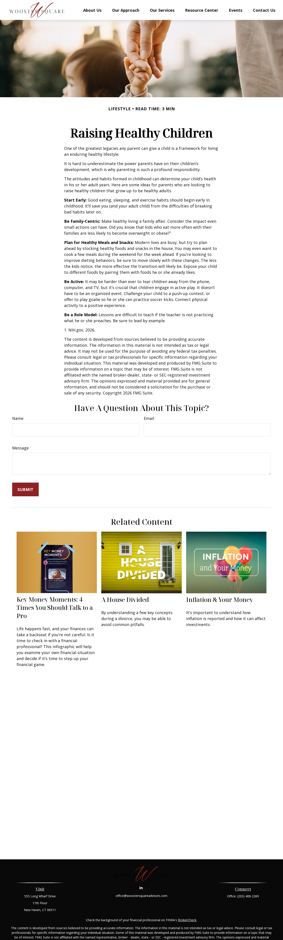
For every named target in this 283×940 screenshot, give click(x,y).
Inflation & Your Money (219, 600)
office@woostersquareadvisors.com (141, 896)
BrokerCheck (187, 920)
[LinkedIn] (141, 888)
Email (149, 418)
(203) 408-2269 (248, 896)
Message (20, 448)
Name (17, 418)
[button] (92, 10)
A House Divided (125, 600)
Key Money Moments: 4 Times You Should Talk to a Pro (55, 607)
